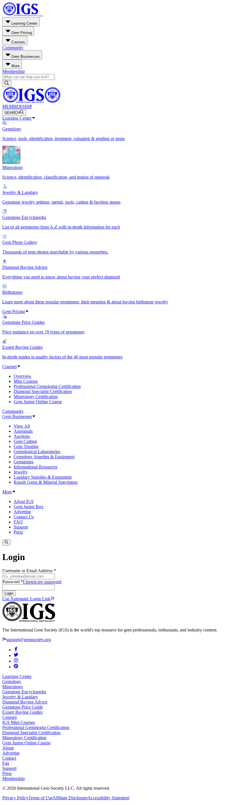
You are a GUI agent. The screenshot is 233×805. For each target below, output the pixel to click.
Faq (5, 763)
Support (21, 527)
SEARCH (12, 113)
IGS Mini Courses (18, 722)
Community (13, 47)
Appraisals (23, 431)
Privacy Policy (15, 797)
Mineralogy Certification (36, 396)
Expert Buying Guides (22, 712)
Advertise (22, 511)
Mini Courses (26, 381)
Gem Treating (26, 446)
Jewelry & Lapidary (20, 696)
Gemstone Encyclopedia (24, 691)
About (8, 747)
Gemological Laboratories (37, 451)
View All (22, 426)
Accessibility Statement (108, 797)
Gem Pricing (13, 311)
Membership (13, 71)
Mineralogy (12, 686)
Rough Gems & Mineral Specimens (46, 482)
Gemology (11, 681)
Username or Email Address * (29, 570)
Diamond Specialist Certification (43, 391)
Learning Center (17, 118)
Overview (23, 376)
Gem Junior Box (28, 506)
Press (18, 532)
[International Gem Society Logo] (31, 101)
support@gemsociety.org (28, 639)
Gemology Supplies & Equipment (44, 456)
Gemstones (24, 461)
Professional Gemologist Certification (47, 386)
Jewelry (21, 472)
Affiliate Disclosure (70, 797)
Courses (9, 366)
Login (9, 593)
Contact (9, 758)
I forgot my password (42, 581)
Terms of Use (40, 797)
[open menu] (41, 16)
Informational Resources (35, 466)
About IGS (24, 501)
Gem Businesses (17, 416)
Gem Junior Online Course (38, 401)
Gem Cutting (25, 441)
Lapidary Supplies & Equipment (43, 477)
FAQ (18, 521)
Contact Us (24, 516)
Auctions (22, 436)
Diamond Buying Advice (24, 702)
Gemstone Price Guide (22, 707)
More (7, 491)
